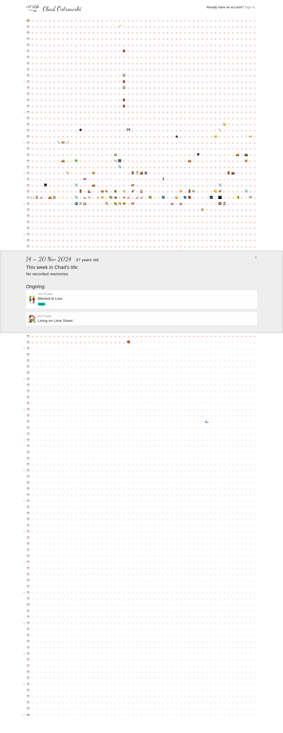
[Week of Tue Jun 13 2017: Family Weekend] (85, 204)
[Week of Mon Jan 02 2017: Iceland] (211, 198)
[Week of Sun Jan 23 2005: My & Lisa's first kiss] (224, 124)
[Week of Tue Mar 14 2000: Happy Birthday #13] (28, 100)
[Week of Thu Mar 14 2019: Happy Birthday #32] (28, 216)
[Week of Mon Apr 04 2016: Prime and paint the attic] (41, 198)
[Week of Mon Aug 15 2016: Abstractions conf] (124, 198)
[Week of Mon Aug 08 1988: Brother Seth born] (119, 27)
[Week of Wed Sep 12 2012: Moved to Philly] (141, 173)
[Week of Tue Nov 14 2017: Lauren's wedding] (180, 204)
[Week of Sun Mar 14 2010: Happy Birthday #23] (28, 161)
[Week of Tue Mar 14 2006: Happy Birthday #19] (28, 137)
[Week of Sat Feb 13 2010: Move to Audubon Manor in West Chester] (237, 155)
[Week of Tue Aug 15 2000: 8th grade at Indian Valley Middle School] (124, 100)
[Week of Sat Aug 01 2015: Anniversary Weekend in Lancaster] (115, 191)
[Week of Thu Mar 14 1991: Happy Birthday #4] (28, 45)
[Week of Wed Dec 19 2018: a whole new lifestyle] (202, 210)
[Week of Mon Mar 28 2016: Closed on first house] (37, 198)
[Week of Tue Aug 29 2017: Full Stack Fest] (133, 204)
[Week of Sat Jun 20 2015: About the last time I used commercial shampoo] (89, 191)
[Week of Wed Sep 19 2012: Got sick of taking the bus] (146, 173)
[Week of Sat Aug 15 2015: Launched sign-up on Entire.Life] (124, 191)
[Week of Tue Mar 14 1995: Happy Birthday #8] (28, 69)
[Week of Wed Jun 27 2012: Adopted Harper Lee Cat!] (93, 173)
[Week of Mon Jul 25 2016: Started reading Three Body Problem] (111, 198)
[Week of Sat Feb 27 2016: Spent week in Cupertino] (246, 191)
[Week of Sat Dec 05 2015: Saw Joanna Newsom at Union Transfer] (194, 191)
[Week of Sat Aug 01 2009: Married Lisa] (115, 155)
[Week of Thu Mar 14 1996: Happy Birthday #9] (28, 75)
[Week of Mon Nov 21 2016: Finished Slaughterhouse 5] (185, 198)
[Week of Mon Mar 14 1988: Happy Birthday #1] (28, 27)
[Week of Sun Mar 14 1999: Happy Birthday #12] (28, 94)
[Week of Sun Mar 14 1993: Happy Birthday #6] (28, 57)
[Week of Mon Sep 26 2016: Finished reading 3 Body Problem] (150, 198)
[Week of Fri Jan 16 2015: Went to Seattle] (220, 185)
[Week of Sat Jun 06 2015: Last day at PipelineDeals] (80, 191)
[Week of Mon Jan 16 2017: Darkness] (220, 198)
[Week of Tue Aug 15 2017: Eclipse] (124, 204)
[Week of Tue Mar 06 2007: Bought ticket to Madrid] (250, 137)
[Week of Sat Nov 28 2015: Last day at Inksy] (189, 191)
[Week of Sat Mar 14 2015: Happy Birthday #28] (28, 191)
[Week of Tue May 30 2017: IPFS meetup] (76, 204)
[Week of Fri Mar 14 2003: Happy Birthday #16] (28, 118)
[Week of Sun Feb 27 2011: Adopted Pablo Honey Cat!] (246, 161)
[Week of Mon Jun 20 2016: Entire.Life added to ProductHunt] (89, 198)
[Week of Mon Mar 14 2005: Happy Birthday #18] (28, 130)
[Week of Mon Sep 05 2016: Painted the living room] (137, 198)
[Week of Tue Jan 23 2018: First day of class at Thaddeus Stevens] (224, 204)
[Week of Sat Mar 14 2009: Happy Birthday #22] (28, 155)
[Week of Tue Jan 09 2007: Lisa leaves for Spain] (216, 137)
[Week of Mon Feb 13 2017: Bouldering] (237, 198)
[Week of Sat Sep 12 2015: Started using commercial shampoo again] (141, 191)
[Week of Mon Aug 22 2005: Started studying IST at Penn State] (128, 130)
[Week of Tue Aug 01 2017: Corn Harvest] (115, 204)
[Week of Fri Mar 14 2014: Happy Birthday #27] (28, 185)
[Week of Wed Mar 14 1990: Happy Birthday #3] (28, 39)
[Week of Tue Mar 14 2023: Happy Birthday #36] (28, 240)
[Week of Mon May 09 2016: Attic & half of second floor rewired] (63, 198)
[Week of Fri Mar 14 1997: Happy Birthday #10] (28, 82)
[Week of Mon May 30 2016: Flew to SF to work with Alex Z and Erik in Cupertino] (76, 198)
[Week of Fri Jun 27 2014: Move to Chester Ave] (93, 185)
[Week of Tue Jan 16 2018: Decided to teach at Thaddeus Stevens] (220, 204)
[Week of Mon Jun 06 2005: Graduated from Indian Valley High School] (80, 130)
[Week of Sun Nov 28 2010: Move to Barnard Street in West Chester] (189, 161)
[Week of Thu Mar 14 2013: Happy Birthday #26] (28, 179)
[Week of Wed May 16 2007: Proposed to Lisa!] (67, 143)
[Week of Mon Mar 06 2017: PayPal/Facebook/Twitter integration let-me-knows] (250, 198)
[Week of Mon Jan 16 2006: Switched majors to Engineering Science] (220, 130)
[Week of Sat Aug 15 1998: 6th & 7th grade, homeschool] (124, 88)
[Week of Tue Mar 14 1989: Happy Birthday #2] (28, 33)
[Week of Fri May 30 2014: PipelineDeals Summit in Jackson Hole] (76, 185)
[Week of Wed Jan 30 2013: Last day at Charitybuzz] (228, 173)
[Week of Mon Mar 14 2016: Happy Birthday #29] (28, 198)
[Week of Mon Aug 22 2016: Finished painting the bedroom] (128, 198)
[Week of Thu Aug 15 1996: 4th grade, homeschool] (124, 75)
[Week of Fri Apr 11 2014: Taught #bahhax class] (46, 185)
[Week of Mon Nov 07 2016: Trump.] (176, 198)
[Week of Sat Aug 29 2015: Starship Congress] (133, 191)
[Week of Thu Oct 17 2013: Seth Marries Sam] (163, 179)
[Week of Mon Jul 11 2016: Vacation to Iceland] (102, 198)
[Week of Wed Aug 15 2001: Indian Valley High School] (124, 106)
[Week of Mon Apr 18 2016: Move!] (50, 198)
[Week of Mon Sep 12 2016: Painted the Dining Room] (141, 198)
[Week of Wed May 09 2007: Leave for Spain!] (63, 143)
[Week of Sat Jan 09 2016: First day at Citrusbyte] (216, 191)
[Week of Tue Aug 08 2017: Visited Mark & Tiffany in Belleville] (119, 204)
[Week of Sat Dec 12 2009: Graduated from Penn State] (198, 155)
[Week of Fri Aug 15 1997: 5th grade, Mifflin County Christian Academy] (124, 82)
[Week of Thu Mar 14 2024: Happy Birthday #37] (28, 246)
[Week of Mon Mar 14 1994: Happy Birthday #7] (28, 63)
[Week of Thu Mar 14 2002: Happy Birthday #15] (28, 112)
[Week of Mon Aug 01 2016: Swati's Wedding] (115, 198)
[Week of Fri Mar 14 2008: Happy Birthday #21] (28, 149)
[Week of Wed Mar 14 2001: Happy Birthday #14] (28, 106)
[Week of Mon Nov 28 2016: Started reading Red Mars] (189, 198)
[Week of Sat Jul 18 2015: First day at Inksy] (107, 191)
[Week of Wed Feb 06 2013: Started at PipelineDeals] (233, 173)
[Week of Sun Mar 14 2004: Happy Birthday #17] (28, 124)
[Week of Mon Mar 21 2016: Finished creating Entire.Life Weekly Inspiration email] (32, 198)
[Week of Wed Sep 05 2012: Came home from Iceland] (137, 173)
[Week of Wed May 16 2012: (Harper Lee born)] (67, 173)
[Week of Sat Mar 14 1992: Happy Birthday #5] (28, 51)
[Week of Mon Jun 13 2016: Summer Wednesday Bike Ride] (85, 198)
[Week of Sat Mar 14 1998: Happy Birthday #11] (28, 88)
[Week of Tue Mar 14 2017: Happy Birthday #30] (28, 204)
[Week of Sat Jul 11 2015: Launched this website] (102, 191)
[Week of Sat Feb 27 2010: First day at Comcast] (246, 155)
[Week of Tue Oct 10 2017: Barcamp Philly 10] (159, 204)
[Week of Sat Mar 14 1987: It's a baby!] (28, 21)
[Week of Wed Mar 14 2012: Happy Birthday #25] (28, 173)
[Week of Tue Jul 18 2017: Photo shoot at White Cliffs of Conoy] (107, 204)
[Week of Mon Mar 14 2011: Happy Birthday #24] (28, 167)
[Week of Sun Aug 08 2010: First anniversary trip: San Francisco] (119, 161)
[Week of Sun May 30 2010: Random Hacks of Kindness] (76, 161)
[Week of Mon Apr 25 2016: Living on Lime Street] (54, 198)
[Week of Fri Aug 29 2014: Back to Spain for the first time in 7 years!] (133, 185)
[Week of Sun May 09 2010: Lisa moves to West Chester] (63, 161)
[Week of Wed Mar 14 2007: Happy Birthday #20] (28, 143)
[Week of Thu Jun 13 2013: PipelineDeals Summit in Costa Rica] (85, 179)
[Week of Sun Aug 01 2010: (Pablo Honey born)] (115, 161)
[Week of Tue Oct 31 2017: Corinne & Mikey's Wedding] (172, 204)
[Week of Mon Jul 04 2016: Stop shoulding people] (98, 198)
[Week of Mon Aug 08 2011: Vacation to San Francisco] (119, 167)
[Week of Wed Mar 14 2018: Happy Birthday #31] (28, 210)
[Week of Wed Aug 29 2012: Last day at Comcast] (133, 173)
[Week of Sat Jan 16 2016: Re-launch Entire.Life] (220, 191)
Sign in (250, 7)
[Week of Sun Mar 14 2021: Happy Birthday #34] (28, 228)
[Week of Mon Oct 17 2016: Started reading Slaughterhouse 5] (163, 198)
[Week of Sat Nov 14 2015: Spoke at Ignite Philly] (180, 191)
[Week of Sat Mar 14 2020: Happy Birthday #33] (28, 222)
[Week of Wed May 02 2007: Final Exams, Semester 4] (58, 143)
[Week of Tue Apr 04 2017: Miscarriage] (41, 204)
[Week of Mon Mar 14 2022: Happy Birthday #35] (28, 234)
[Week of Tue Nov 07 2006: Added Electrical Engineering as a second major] (176, 137)
